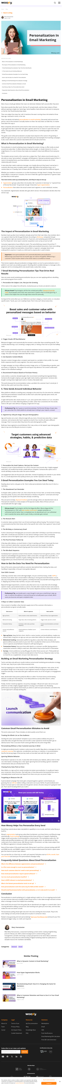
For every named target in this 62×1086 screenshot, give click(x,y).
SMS (42, 1030)
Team (3, 1027)
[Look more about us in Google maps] (21, 1056)
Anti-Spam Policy (16, 1030)
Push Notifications (47, 1033)
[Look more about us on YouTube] (3, 1056)
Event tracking (14, 836)
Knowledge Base (31, 1030)
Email (20, 947)
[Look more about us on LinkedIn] (16, 1056)
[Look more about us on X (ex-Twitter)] (12, 1056)
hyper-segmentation (43, 185)
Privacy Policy (15, 1027)
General (14, 947)
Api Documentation (32, 1023)
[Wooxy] (6, 2)
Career (3, 1030)
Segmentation (7, 183)
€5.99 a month (51, 854)
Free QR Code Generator (48, 1040)
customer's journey (7, 751)
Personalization (8, 187)
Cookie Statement (16, 1033)
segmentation (11, 834)
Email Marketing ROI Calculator (50, 1036)
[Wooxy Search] (55, 2)
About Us (4, 1023)
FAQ (27, 1033)
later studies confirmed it (29, 510)
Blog (7, 9)
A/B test (14, 783)
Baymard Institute (21, 500)
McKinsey (40, 237)
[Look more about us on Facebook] (7, 1056)
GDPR (54, 576)
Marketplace (45, 1023)
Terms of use (15, 1023)
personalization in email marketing (29, 119)
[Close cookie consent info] (60, 1081)
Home (2, 9)
